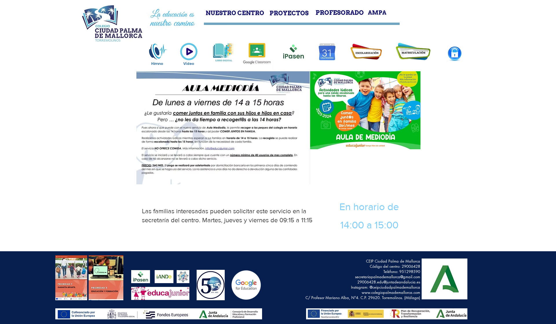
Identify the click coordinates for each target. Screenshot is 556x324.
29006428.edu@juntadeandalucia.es (388, 282)
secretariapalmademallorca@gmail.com (387, 276)
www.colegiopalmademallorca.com (391, 292)
